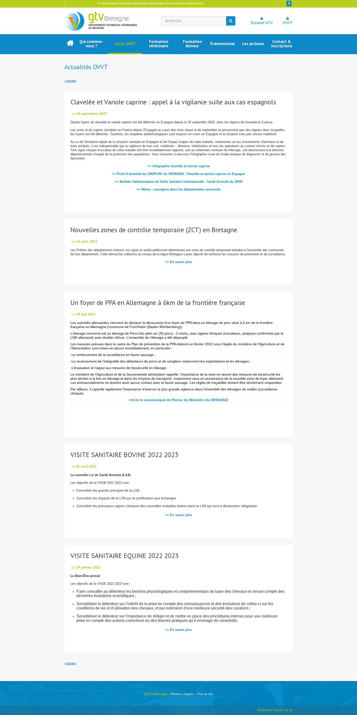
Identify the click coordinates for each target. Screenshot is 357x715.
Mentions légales (182, 694)
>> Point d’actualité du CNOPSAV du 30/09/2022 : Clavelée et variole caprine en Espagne (178, 174)
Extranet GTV (262, 23)
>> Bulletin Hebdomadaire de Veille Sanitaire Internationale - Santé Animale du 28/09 (178, 181)
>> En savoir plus (178, 262)
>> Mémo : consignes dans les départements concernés (178, 189)
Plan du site (205, 694)
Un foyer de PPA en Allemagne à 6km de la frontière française (157, 302)
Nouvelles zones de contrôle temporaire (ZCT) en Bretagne (153, 229)
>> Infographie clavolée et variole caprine (178, 166)
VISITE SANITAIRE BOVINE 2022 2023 (124, 454)
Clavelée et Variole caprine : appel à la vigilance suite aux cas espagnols (173, 101)
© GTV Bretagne (156, 694)
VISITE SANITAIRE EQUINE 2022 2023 (124, 555)
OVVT (288, 23)
